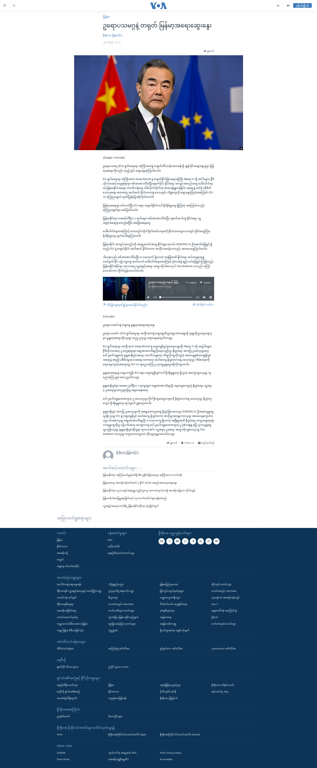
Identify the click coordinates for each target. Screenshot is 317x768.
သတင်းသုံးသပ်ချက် (67, 597)
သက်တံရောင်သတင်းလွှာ (223, 623)
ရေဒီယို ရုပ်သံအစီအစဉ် (68, 691)
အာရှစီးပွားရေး (167, 610)
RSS (110, 540)
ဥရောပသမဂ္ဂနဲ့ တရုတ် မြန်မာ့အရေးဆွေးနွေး (173, 282)
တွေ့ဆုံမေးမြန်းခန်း (117, 698)
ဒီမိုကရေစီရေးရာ (65, 604)
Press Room (63, 759)
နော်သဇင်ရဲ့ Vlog (219, 691)
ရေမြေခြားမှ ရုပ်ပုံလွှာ (170, 685)
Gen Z (214, 604)
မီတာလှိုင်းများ (115, 716)
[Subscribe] (216, 541)
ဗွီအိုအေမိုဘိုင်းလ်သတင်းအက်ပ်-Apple (127, 734)
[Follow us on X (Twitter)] (169, 541)
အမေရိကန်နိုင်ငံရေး (66, 610)
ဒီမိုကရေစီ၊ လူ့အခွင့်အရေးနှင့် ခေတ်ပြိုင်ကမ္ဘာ (79, 591)
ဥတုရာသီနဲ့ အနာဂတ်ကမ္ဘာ (121, 591)
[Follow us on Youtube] (177, 541)
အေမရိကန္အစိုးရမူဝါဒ (118, 759)
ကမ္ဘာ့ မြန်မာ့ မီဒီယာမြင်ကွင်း (70, 630)
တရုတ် (60, 559)
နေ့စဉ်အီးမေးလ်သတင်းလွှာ (121, 553)
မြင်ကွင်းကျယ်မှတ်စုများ (172, 591)
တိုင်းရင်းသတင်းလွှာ (221, 584)
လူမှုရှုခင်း (113, 630)
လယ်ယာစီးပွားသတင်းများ (121, 610)
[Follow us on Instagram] (185, 541)
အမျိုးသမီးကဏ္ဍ (168, 623)
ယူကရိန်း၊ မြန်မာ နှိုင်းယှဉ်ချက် (123, 617)
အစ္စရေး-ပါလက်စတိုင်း (68, 566)
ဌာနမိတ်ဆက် (63, 716)
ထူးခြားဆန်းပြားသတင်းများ (122, 623)
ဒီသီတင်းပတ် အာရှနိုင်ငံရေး (173, 604)
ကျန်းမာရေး (166, 617)
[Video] (288, 5)
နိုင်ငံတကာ (62, 546)
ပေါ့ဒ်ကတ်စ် (114, 546)
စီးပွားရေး (113, 597)
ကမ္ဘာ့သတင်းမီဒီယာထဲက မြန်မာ (72, 623)
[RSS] (201, 541)
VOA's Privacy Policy (170, 752)
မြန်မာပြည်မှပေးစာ (169, 584)
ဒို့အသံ (214, 617)
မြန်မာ (106, 16)
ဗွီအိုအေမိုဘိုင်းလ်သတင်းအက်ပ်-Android (180, 734)
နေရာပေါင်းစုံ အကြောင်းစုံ (224, 610)
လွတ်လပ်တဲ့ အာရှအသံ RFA (122, 752)
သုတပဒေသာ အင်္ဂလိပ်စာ (223, 648)
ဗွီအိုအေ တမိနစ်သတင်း (222, 685)
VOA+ (60, 734)
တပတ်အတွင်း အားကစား (120, 604)
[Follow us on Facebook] (161, 541)
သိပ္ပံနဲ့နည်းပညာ (116, 584)
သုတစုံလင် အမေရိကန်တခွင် (225, 597)
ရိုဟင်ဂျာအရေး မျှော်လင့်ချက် (174, 630)
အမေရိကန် (62, 553)
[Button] (209, 51)
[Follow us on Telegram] (193, 541)
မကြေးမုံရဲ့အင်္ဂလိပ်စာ (118, 648)
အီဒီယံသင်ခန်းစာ (65, 648)
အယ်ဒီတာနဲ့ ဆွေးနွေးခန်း (69, 584)
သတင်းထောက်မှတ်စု (67, 617)
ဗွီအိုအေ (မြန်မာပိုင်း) (113, 35)
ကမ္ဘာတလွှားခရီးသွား (170, 597)
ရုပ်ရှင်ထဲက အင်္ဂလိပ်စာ (171, 648)
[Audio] (278, 5)
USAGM (61, 752)
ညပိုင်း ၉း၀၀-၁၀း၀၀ (118, 666)
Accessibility (166, 759)
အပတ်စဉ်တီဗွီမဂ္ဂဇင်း (67, 698)
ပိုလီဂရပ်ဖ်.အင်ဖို (168, 691)
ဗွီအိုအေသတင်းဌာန (161, 286)
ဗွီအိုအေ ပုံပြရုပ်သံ (169, 698)
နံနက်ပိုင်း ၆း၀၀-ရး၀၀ (67, 666)
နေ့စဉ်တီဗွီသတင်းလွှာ (67, 685)
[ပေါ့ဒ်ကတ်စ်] (208, 541)
